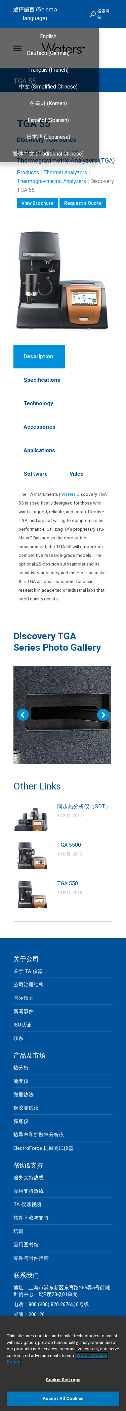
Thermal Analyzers (65, 172)
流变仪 (21, 1081)
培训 (18, 1231)
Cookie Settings (63, 1379)
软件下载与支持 (31, 1218)
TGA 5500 (69, 845)
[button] (23, 715)
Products (28, 172)
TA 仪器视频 (27, 1204)
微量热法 (23, 1095)
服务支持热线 (28, 1178)
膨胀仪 (21, 1121)
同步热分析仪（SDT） (84, 806)
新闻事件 (23, 1011)
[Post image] (31, 817)
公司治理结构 (28, 985)
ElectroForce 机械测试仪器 (43, 1148)
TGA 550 (67, 883)
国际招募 (23, 998)
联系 (18, 1038)
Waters (68, 494)
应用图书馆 (26, 1245)
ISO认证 (22, 1025)
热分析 (21, 1068)
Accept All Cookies (63, 1398)
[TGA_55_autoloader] (62, 715)
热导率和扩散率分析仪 (38, 1135)
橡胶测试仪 (26, 1108)
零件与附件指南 (31, 1258)
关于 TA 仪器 (28, 971)
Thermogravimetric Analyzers (51, 181)
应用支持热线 (28, 1191)
